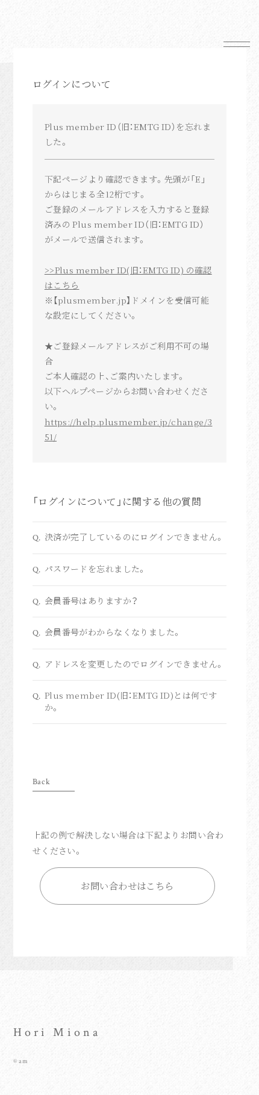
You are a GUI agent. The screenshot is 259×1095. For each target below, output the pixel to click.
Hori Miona (57, 1032)
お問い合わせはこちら (127, 886)
